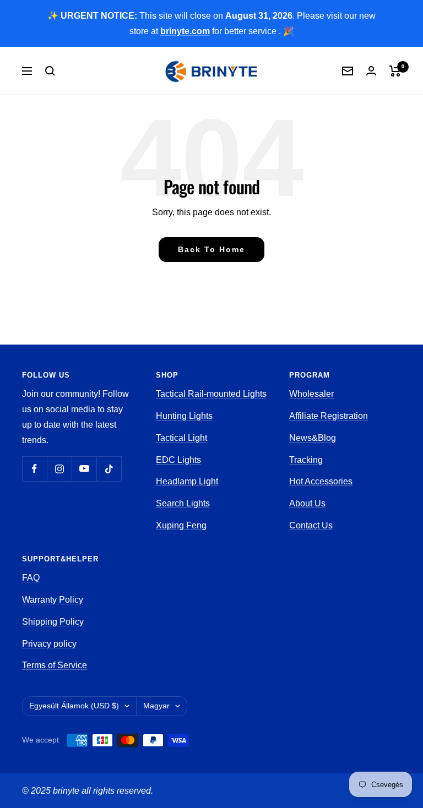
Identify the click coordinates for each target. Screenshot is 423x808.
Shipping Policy (53, 621)
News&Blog (312, 438)
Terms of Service (54, 665)
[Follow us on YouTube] (84, 468)
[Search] (50, 71)
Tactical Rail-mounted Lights (211, 393)
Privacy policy (49, 643)
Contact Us (311, 525)
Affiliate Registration (328, 416)
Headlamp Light (187, 481)
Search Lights (183, 503)
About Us (307, 503)
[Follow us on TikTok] (108, 468)
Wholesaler (311, 393)
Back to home (211, 249)
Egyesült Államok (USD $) (74, 705)
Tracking (306, 460)
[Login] (371, 70)
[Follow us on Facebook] (34, 468)
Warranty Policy (52, 599)
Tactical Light (181, 438)
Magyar (156, 705)
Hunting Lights (184, 416)
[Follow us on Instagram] (59, 468)
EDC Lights (178, 460)
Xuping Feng (181, 525)
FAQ (31, 577)
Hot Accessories (320, 481)
